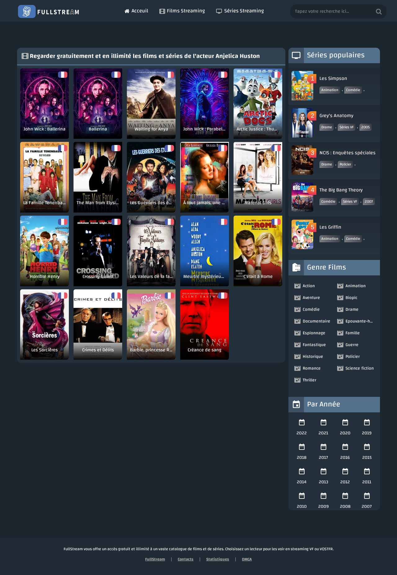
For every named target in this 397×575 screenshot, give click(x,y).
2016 (345, 458)
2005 (365, 127)
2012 (345, 482)
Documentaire (316, 321)
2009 (323, 507)
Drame (326, 127)
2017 (323, 458)
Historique (313, 357)
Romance (312, 368)
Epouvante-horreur (360, 321)
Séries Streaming (244, 10)
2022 (302, 433)
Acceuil (140, 10)
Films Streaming (186, 10)
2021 (323, 433)
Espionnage (314, 333)
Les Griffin (330, 227)
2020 (345, 433)
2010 (302, 507)
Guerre (352, 345)
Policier (345, 164)
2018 (301, 458)
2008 (345, 507)
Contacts (186, 559)
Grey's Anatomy (336, 115)
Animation (329, 89)
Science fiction (360, 368)
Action (309, 286)
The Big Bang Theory (341, 190)
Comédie (353, 89)
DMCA (247, 559)
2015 (367, 458)
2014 (301, 482)
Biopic (351, 298)
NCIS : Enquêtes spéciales (347, 152)
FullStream (155, 559)
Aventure (311, 298)
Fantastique (314, 345)
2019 (367, 433)
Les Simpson (333, 78)
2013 (323, 482)
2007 (369, 201)
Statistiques (217, 559)
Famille (353, 333)
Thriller (309, 380)
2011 (366, 482)
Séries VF (347, 127)
